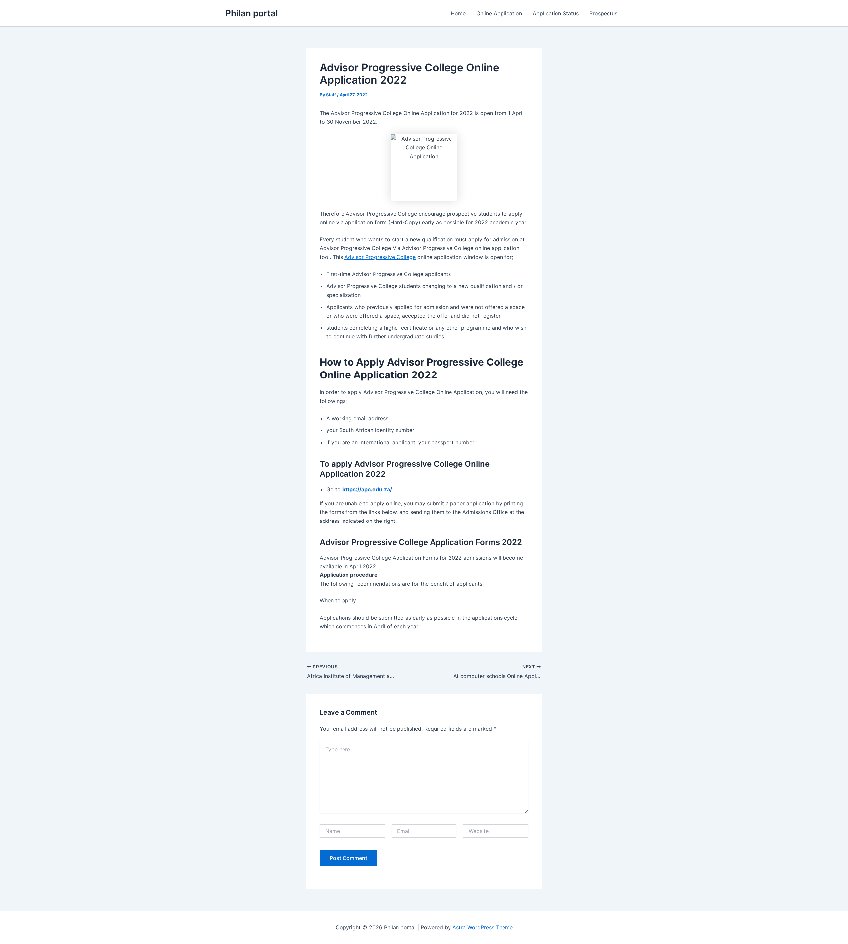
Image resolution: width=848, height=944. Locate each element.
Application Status (556, 13)
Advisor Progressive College (380, 257)
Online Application (499, 13)
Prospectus (603, 13)
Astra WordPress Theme (482, 927)
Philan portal (251, 13)
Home (458, 13)
